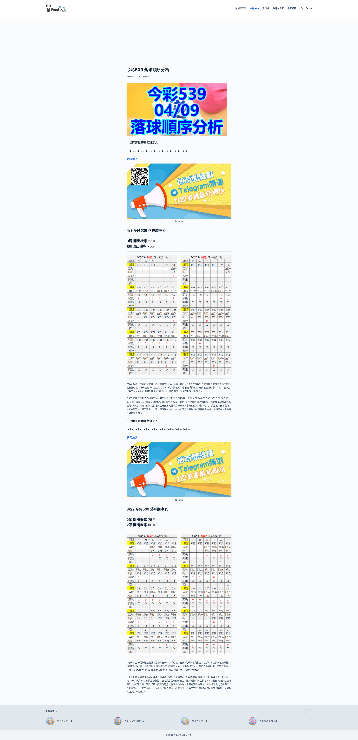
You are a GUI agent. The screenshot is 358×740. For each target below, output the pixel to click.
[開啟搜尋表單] (302, 8)
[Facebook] (307, 8)
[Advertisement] (179, 37)
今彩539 (146, 77)
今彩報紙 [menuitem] (291, 8)
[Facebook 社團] (311, 8)
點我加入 (132, 159)
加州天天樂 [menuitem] (240, 8)
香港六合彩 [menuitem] (278, 8)
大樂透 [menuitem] (265, 8)
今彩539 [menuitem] (254, 8)
